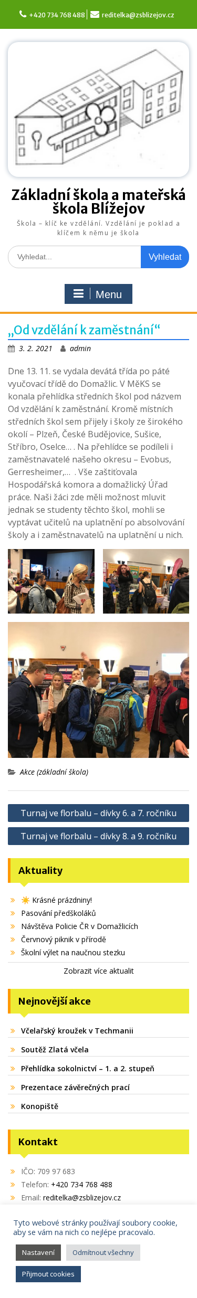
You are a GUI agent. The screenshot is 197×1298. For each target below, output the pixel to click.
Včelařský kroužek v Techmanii (77, 1031)
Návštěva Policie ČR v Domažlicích (79, 926)
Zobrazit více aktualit (99, 971)
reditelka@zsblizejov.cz (138, 15)
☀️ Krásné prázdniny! (56, 900)
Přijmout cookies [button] (48, 1274)
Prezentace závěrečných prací (75, 1087)
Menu (109, 294)
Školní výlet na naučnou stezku (73, 952)
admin (80, 348)
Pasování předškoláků (58, 913)
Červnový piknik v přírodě (63, 939)
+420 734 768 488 (57, 15)
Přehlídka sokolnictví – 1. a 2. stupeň (87, 1068)
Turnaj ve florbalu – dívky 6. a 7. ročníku (98, 813)
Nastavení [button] (38, 1252)
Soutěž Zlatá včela (55, 1049)
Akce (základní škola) (54, 772)
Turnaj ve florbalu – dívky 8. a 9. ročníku (98, 836)
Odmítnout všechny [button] (103, 1252)
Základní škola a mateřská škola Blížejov (98, 201)
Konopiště (39, 1106)
